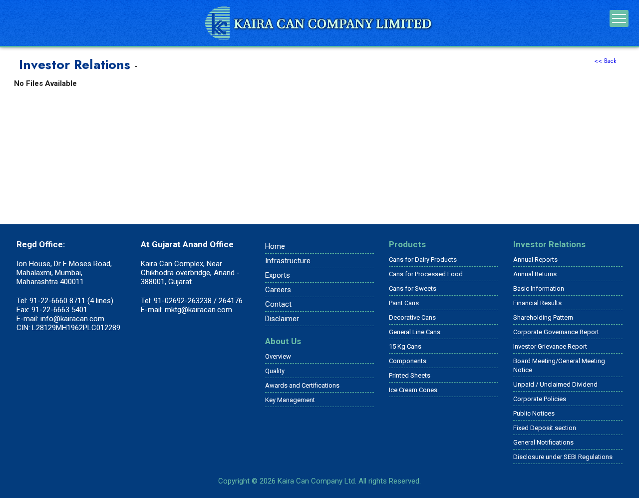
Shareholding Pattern (543, 317)
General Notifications (543, 442)
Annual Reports (535, 259)
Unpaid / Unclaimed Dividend (555, 384)
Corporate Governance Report (556, 332)
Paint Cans (404, 303)
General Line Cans (414, 332)
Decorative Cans (412, 317)
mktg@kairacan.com (198, 309)
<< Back (605, 60)
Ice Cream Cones (413, 390)
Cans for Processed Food (426, 274)
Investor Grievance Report (550, 346)
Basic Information (538, 288)
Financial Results (537, 303)
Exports (277, 275)
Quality (275, 371)
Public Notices (534, 413)
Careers (278, 289)
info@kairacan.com (72, 318)
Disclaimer (282, 318)
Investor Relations (549, 244)
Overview (278, 356)
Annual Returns (535, 274)
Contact (278, 304)
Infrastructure (288, 260)
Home (275, 246)
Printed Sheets (409, 375)
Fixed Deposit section (544, 428)
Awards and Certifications (302, 385)
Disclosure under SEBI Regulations (563, 457)
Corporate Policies (539, 399)
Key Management (290, 400)
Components (407, 361)
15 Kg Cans (405, 346)
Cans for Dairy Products (423, 259)
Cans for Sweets (412, 288)
